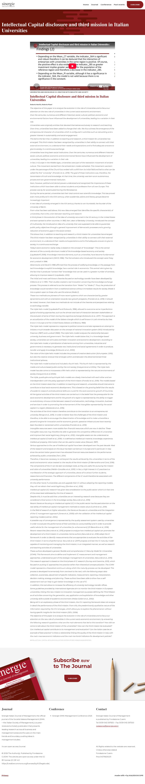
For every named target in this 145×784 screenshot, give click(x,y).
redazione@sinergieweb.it (107, 726)
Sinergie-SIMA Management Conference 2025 (72, 716)
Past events (119, 5)
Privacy (5, 775)
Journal (94, 5)
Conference (106, 5)
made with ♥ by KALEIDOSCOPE (129, 775)
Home (86, 5)
